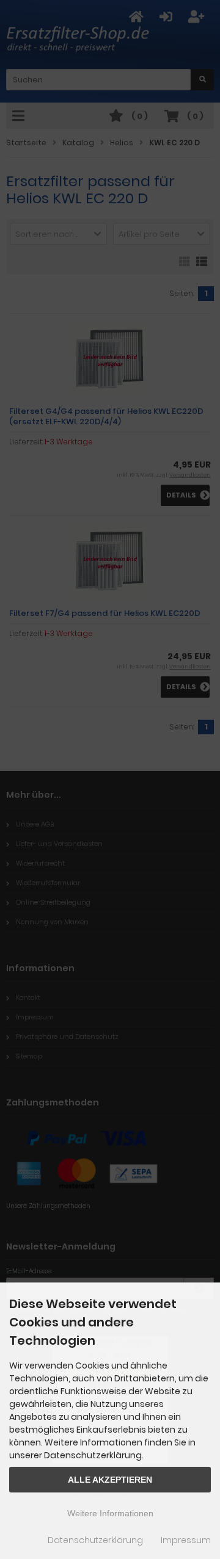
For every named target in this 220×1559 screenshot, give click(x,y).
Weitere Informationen (110, 1513)
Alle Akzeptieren (110, 1480)
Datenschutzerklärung (95, 1540)
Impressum (186, 1540)
